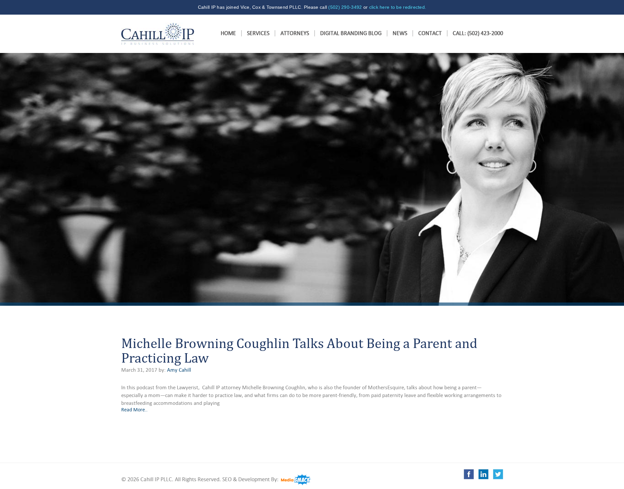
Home (228, 33)
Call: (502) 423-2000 (478, 33)
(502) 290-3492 (345, 7)
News (400, 33)
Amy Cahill (179, 370)
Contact (430, 33)
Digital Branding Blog (351, 33)
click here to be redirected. (397, 7)
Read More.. (134, 409)
